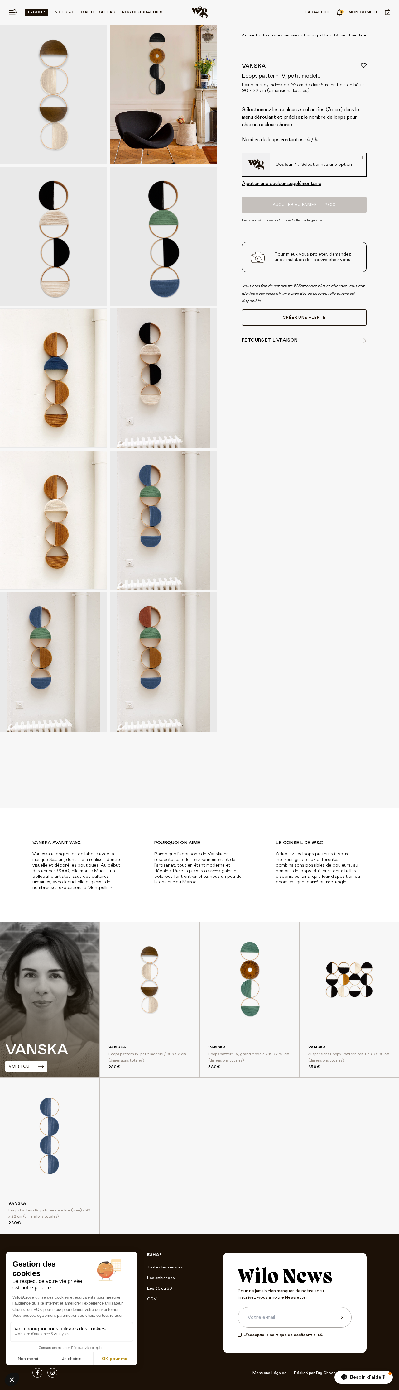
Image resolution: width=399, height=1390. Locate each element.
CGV (151, 1299)
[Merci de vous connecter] (364, 65)
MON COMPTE (364, 12)
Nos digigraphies (142, 12)
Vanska (254, 66)
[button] (363, 1377)
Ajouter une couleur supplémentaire (281, 183)
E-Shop (36, 12)
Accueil (249, 35)
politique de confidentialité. (296, 1335)
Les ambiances (161, 1278)
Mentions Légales (269, 1373)
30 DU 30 (65, 12)
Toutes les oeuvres (280, 35)
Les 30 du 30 (159, 1289)
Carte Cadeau (98, 12)
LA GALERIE (317, 12)
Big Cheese (327, 1373)
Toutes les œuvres (165, 1267)
